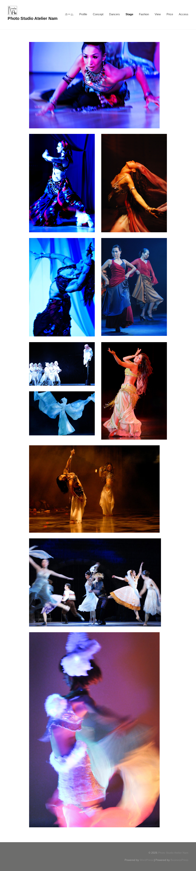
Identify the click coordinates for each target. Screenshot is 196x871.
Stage (129, 14)
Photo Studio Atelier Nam (33, 18)
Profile (83, 14)
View (158, 14)
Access (183, 14)
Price (170, 14)
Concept (98, 14)
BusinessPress (179, 859)
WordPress (146, 859)
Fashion (144, 14)
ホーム (69, 14)
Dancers (114, 14)
